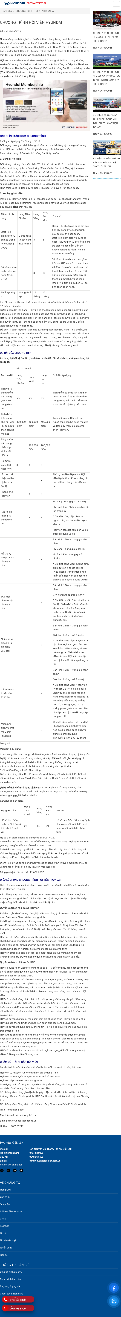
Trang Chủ (5, 1189)
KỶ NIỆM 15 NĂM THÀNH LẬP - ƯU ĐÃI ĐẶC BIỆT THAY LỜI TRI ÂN (106, 162)
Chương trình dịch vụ (11, 1272)
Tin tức (3, 1233)
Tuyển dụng (6, 1247)
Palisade (4, 1226)
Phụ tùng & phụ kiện (10, 1286)
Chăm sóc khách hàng (11, 1293)
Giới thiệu (5, 1197)
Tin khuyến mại (8, 1240)
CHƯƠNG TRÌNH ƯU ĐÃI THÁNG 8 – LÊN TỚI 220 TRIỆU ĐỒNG (106, 37)
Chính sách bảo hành (11, 1279)
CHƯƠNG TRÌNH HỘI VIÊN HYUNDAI (35, 11)
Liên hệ (4, 1255)
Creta (3, 1218)
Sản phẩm (5, 1204)
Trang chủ (7, 11)
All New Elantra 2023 (11, 1211)
